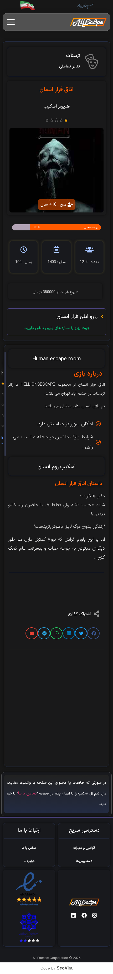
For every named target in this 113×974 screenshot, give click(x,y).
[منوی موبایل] (10, 22)
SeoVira (65, 968)
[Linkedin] (73, 915)
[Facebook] (84, 915)
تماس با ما (27, 793)
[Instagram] (94, 915)
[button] (93, 633)
